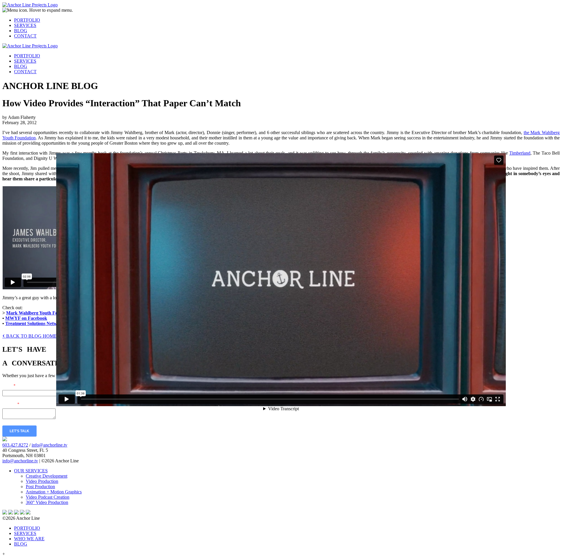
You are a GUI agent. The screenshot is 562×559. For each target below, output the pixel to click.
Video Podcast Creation (47, 497)
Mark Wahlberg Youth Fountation (40, 312)
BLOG (20, 30)
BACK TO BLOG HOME (29, 336)
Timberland (519, 153)
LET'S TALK (19, 431)
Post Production (40, 486)
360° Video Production (47, 502)
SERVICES (25, 25)
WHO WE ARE (29, 538)
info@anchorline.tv (49, 444)
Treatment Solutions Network (34, 323)
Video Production (42, 481)
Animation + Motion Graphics (54, 491)
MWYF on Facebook (26, 318)
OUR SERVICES (31, 470)
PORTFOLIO (27, 20)
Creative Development (46, 475)
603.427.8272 (15, 444)
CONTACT (25, 35)
